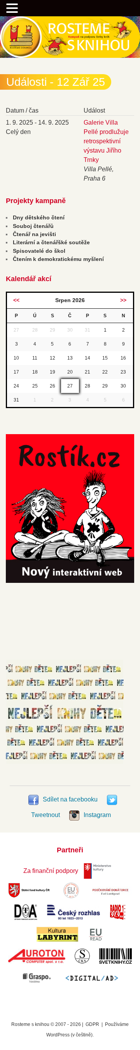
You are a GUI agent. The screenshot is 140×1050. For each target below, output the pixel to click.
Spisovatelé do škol (39, 251)
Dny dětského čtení (39, 217)
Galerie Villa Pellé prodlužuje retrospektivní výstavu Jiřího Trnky (106, 141)
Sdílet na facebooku (70, 799)
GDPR (92, 1024)
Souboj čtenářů (33, 226)
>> (123, 300)
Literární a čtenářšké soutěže (51, 242)
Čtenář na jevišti (34, 234)
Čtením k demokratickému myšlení (58, 259)
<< (16, 300)
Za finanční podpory (50, 870)
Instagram (96, 815)
